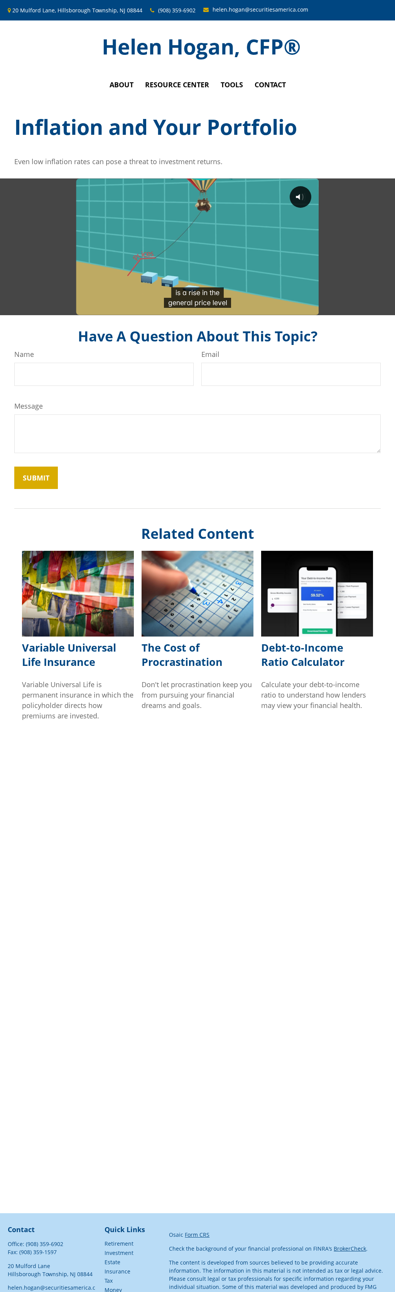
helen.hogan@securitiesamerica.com (260, 9)
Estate (112, 1262)
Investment (119, 1252)
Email (210, 354)
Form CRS (197, 1234)
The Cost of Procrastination (182, 654)
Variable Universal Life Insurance (69, 654)
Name (24, 354)
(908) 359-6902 (177, 10)
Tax (109, 1280)
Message (28, 406)
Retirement (119, 1243)
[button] (121, 84)
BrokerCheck (350, 1248)
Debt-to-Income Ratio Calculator (302, 654)
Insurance (117, 1271)
